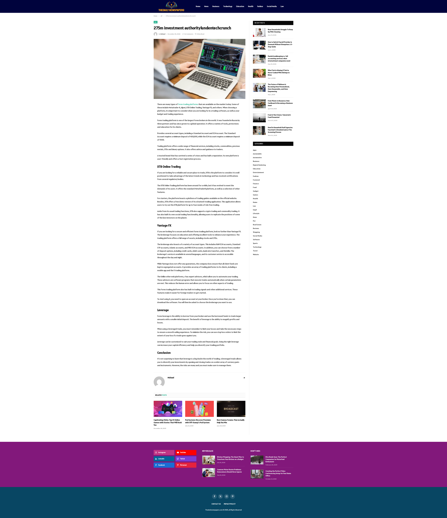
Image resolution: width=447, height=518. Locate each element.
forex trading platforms (188, 104)
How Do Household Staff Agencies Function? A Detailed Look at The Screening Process (280, 129)
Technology (227, 6)
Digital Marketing (259, 165)
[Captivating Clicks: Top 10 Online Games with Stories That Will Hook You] (168, 409)
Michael (162, 34)
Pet (254, 221)
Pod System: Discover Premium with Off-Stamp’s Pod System (198, 421)
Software (256, 239)
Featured (256, 180)
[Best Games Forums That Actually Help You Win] (231, 409)
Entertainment (258, 172)
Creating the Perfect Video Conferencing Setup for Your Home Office (278, 473)
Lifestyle (256, 213)
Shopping (256, 232)
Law (282, 6)
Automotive (257, 157)
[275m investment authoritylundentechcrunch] (199, 69)
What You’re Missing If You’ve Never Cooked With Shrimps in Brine (279, 72)
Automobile (257, 154)
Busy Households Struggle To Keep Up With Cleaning (280, 30)
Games (255, 195)
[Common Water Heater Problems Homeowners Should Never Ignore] (208, 472)
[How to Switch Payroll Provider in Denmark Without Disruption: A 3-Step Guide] (259, 45)
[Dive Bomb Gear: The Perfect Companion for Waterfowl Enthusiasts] (257, 460)
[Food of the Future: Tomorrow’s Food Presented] (259, 117)
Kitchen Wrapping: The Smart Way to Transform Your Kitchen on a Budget (230, 458)
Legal (255, 210)
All (156, 22)
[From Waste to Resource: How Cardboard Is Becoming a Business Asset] (259, 103)
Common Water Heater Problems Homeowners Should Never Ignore (229, 470)
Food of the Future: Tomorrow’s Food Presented (279, 116)
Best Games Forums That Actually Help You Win (230, 421)
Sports (255, 243)
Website (256, 254)
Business (215, 6)
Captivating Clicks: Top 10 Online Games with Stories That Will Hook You (168, 422)
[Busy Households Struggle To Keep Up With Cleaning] (259, 32)
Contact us (216, 504)
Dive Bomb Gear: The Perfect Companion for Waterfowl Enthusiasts (276, 459)
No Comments (188, 34)
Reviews (256, 228)
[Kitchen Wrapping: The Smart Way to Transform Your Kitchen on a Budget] (208, 460)
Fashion (260, 6)
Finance (256, 184)
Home (198, 6)
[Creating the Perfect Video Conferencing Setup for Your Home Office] (257, 474)
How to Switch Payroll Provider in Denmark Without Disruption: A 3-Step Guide (280, 44)
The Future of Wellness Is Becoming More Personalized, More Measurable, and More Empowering (279, 87)
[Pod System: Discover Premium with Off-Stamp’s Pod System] (199, 409)
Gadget (255, 191)
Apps (254, 150)
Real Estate (257, 225)
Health (250, 6)
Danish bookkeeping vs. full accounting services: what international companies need (279, 58)
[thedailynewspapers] (172, 6)
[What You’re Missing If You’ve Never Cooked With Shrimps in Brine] (259, 73)
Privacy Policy (229, 504)
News (206, 6)
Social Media (272, 6)
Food (255, 187)
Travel (255, 251)
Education (240, 6)
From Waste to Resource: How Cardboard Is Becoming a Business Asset (280, 103)
